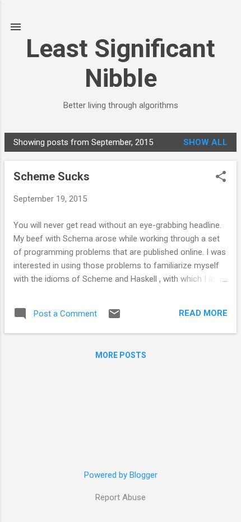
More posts (120, 355)
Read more (203, 313)
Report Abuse (120, 497)
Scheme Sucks (51, 176)
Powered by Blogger (120, 475)
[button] (221, 177)
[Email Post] (114, 318)
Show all (205, 142)
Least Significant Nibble (120, 63)
